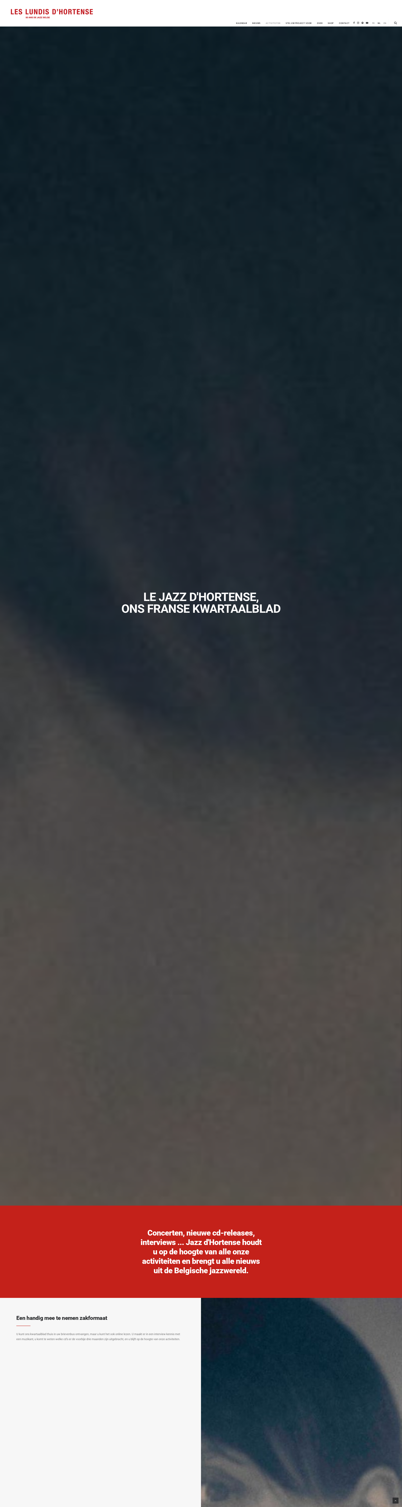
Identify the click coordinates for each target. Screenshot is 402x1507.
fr (373, 23)
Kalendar (241, 23)
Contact (344, 23)
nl (379, 23)
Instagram (358, 23)
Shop (331, 23)
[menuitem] (241, 23)
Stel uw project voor (299, 23)
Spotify (362, 23)
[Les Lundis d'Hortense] (51, 13)
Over (320, 23)
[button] (395, 22)
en (385, 23)
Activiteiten (273, 23)
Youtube (367, 23)
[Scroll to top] (396, 1500)
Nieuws (256, 23)
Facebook (354, 23)
